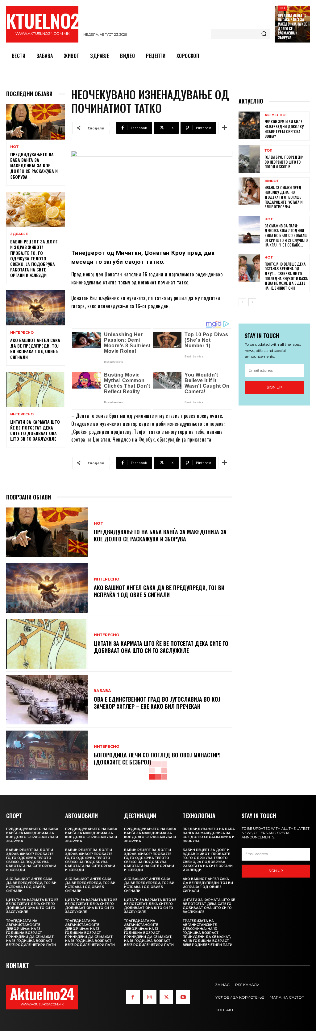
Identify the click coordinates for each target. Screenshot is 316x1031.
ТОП (268, 150)
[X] (166, 997)
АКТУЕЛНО (274, 115)
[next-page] (252, 302)
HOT (282, 8)
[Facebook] (133, 997)
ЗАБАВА (102, 691)
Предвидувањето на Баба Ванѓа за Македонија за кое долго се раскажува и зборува (292, 26)
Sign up (274, 387)
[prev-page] (242, 302)
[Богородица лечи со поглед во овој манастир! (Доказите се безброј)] (47, 755)
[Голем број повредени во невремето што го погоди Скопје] (249, 159)
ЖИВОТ (271, 181)
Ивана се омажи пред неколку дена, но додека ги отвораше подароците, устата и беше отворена (283, 197)
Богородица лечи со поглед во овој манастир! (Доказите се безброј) (157, 758)
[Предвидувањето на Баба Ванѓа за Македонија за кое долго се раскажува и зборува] (35, 121)
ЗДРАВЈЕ (19, 234)
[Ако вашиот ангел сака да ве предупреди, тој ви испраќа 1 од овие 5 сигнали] (35, 307)
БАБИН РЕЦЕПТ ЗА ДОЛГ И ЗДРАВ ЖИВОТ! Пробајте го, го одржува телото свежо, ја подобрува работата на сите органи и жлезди (34, 258)
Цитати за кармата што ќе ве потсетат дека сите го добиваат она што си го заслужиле (35, 430)
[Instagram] (149, 997)
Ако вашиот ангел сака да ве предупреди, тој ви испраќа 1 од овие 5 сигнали (35, 348)
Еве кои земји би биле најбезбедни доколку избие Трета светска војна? (284, 129)
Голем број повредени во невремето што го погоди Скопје (283, 161)
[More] (224, 128)
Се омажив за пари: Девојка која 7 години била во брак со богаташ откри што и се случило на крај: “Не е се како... (286, 235)
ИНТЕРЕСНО (22, 332)
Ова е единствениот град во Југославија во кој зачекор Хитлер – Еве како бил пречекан (157, 702)
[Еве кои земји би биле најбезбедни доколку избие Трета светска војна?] (249, 125)
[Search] (264, 34)
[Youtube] (183, 997)
